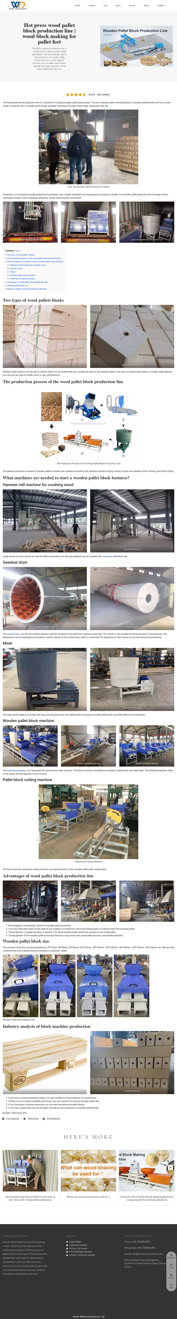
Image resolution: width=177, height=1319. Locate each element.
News (118, 5)
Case (105, 5)
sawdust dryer (13, 633)
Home (77, 5)
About (146, 5)
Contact (132, 5)
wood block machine (16, 770)
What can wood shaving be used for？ (88, 1196)
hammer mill (110, 556)
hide (17, 251)
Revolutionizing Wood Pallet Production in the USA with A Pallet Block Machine (30, 1198)
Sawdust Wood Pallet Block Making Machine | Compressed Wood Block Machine (146, 1198)
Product (92, 5)
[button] (10, 1119)
